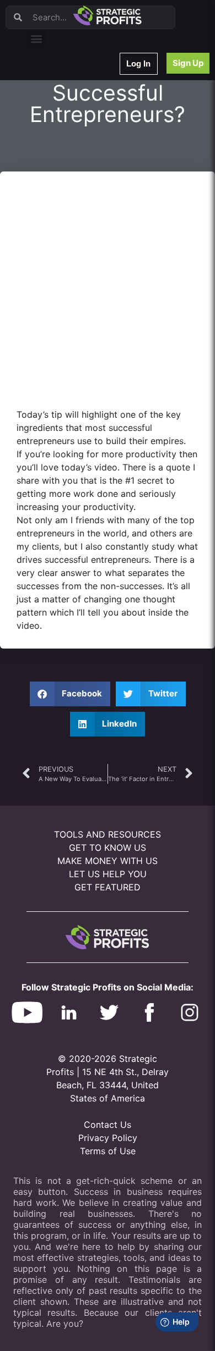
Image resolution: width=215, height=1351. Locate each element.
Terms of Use (108, 1150)
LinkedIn (48, 269)
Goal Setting (54, 212)
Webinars (49, 98)
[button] (37, 38)
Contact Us (107, 1124)
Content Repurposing (67, 155)
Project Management (67, 169)
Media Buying (56, 241)
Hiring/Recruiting (61, 255)
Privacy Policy (107, 1137)
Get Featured (107, 887)
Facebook (50, 184)
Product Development (69, 127)
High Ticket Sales (62, 227)
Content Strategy (61, 112)
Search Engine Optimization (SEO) (87, 198)
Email (43, 141)
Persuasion (52, 84)
